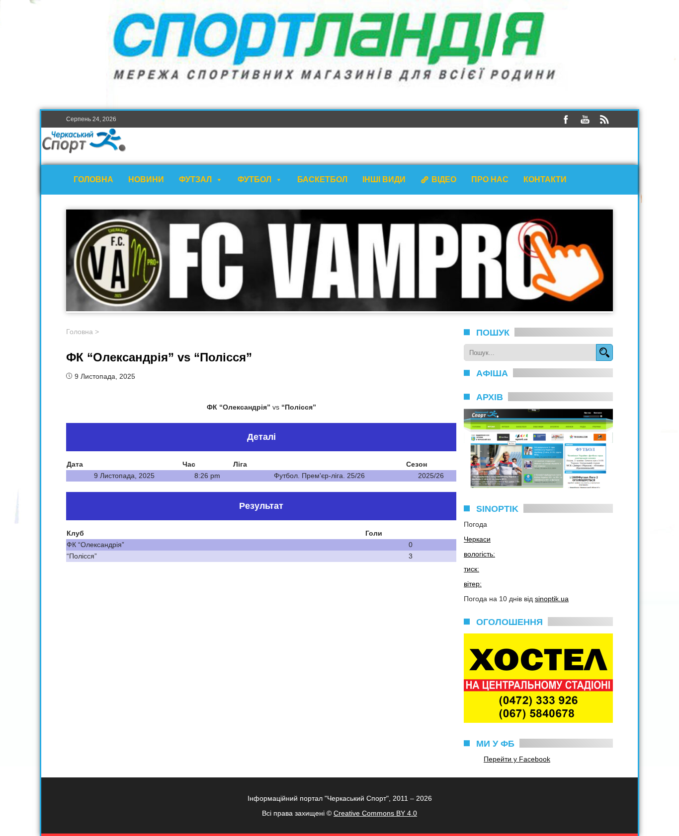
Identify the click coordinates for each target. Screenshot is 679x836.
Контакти (545, 179)
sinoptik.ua (552, 599)
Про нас (490, 179)
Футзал (195, 179)
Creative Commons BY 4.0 (375, 813)
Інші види (384, 179)
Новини (146, 179)
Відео (443, 179)
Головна (93, 179)
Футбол (254, 179)
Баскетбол (322, 179)
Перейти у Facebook (517, 759)
